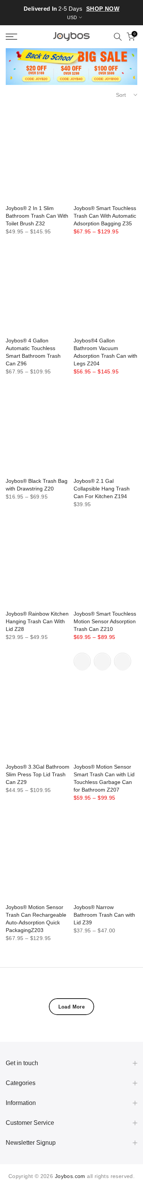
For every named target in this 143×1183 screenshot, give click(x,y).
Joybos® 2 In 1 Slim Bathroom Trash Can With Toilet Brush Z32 (37, 215)
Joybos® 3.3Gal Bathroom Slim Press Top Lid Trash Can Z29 (37, 774)
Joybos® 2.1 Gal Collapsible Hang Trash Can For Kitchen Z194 (102, 488)
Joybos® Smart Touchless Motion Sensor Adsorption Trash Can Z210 (105, 621)
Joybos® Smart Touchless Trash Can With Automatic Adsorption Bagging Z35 (105, 215)
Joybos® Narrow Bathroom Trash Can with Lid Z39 (104, 915)
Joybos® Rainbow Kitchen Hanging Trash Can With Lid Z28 (37, 621)
